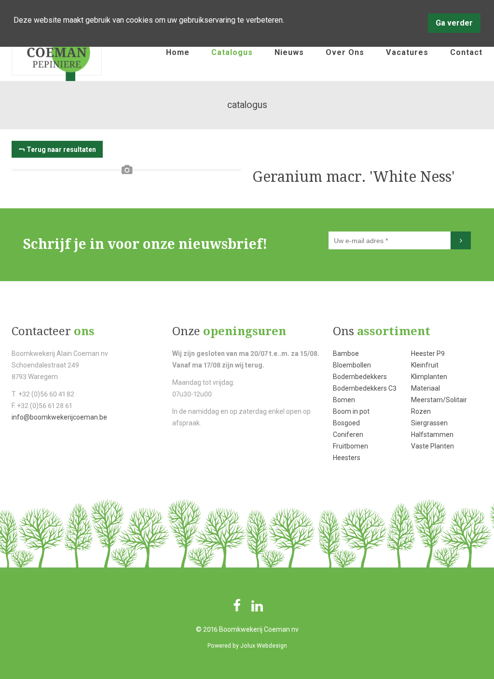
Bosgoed (346, 423)
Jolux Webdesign (263, 645)
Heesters (346, 458)
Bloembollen (352, 365)
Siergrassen (429, 423)
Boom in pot (351, 411)
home (178, 52)
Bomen (344, 400)
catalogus (232, 52)
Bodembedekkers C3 (365, 388)
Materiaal (425, 388)
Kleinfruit (425, 365)
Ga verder (454, 22)
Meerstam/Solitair (439, 400)
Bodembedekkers (360, 376)
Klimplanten (429, 376)
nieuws (289, 52)
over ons (345, 52)
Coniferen (348, 434)
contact (466, 52)
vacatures (407, 52)
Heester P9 (428, 353)
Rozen (421, 411)
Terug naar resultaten (61, 149)
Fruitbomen (350, 446)
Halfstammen (432, 434)
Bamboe (346, 353)
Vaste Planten (432, 446)
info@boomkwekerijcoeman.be (59, 417)
